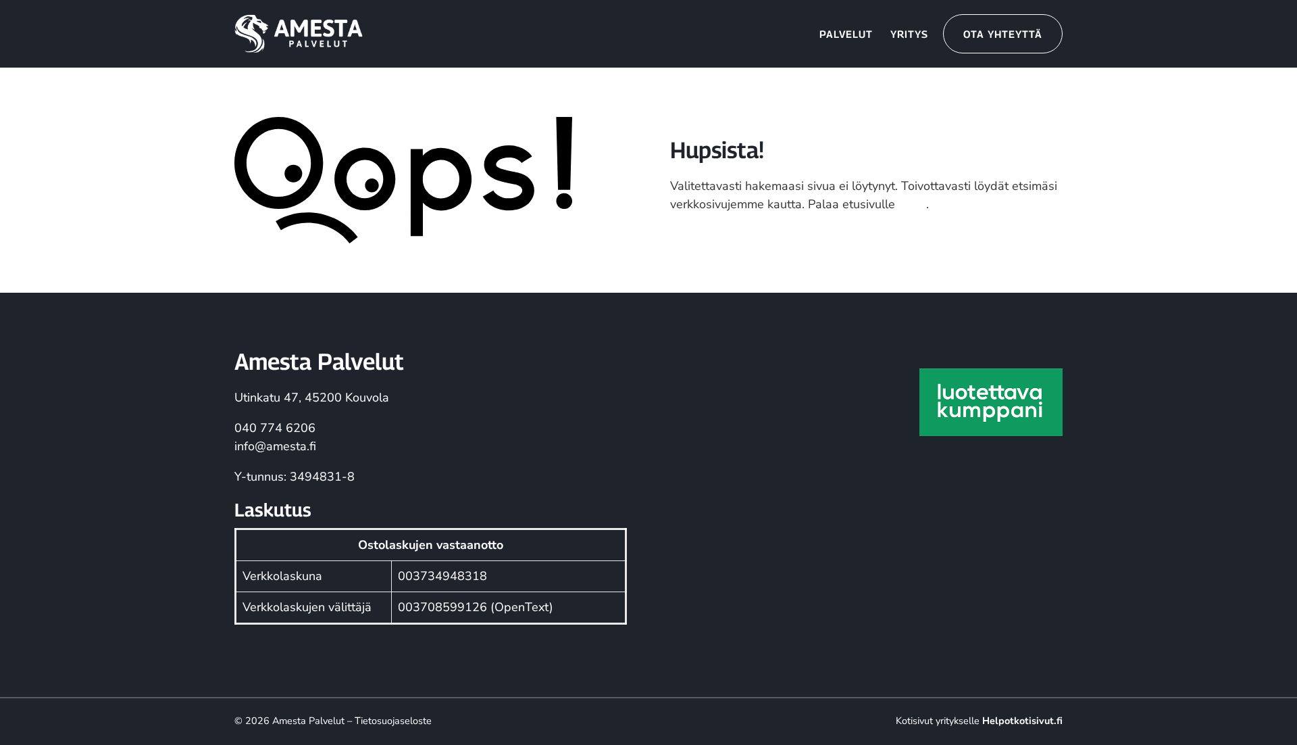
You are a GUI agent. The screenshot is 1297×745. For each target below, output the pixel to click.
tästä (912, 204)
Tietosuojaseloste (393, 720)
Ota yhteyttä (1002, 34)
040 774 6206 (274, 428)
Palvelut (846, 34)
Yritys (909, 34)
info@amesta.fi (275, 446)
